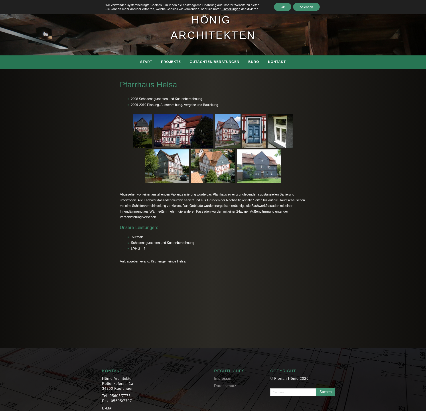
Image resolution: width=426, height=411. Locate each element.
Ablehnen (306, 7)
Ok (283, 7)
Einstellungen (230, 9)
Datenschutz (225, 386)
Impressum (223, 378)
